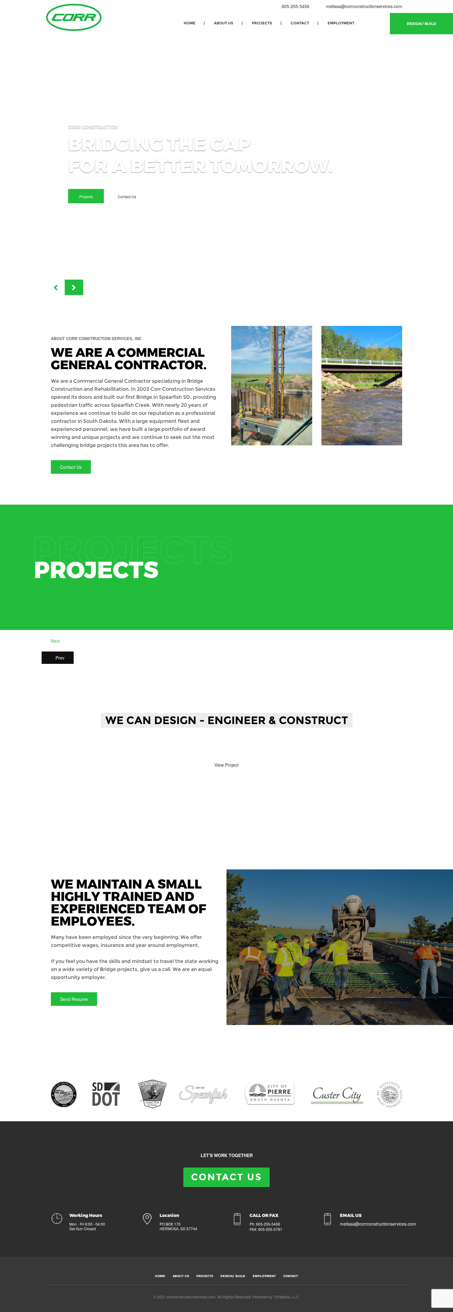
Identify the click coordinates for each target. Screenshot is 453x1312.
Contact (300, 23)
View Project (226, 765)
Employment (341, 23)
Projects (262, 23)
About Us (223, 23)
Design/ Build (421, 23)
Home (189, 23)
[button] (55, 287)
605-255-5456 (294, 6)
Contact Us (127, 196)
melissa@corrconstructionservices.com (364, 6)
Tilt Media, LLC (286, 1296)
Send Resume (74, 999)
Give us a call (179, 747)
